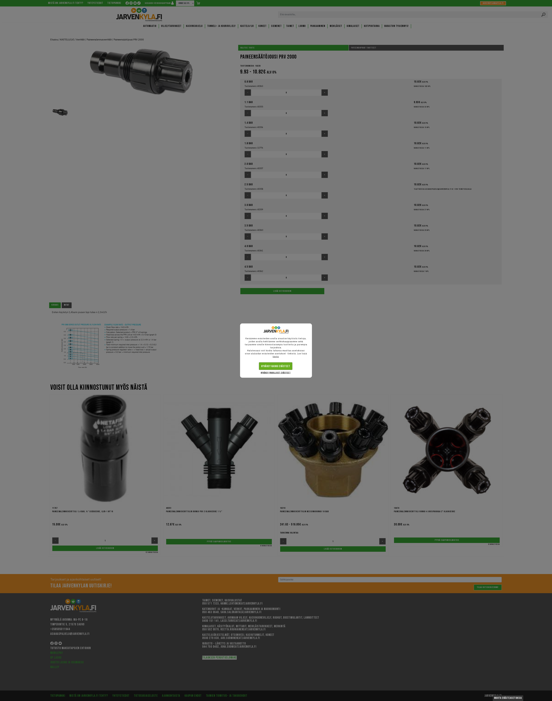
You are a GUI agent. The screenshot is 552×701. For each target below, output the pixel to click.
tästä (276, 356)
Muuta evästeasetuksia (508, 698)
